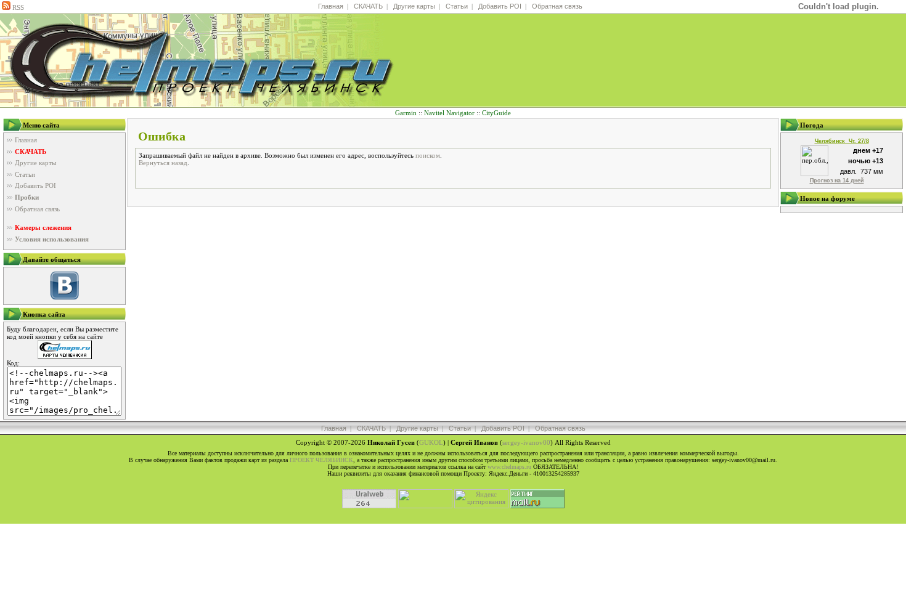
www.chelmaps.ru (509, 466)
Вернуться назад (163, 162)
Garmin (406, 112)
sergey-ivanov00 (526, 442)
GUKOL (431, 442)
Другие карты (414, 6)
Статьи (457, 6)
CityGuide (496, 112)
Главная (330, 6)
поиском (427, 155)
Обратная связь (557, 6)
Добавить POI (499, 6)
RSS (17, 7)
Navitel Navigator (449, 112)
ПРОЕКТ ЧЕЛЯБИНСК (321, 460)
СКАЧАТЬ (368, 6)
